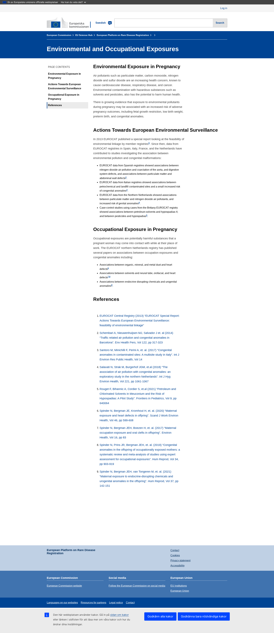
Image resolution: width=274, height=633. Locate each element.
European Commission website (64, 585)
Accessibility (177, 565)
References (55, 105)
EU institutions (178, 585)
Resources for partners (93, 602)
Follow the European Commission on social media (137, 585)
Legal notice (116, 602)
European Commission (59, 35)
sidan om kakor (119, 614)
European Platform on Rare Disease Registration (123, 35)
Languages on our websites (62, 602)
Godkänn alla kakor (160, 616)
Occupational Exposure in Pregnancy (63, 97)
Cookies (175, 555)
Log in (223, 8)
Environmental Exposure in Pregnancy (64, 76)
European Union (179, 590)
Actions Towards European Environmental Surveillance (64, 86)
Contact (174, 550)
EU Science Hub (84, 35)
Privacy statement (180, 560)
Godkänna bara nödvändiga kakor (204, 616)
